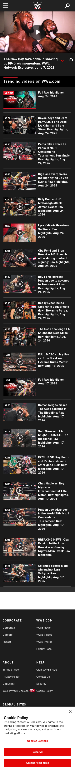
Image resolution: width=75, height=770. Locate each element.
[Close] (70, 711)
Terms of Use (11, 669)
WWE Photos (44, 641)
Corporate (9, 627)
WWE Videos (44, 634)
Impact (7, 641)
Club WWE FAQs (44, 669)
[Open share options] (71, 59)
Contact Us (43, 676)
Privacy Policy (11, 676)
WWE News (43, 627)
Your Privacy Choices (11, 690)
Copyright (8, 683)
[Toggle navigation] (5, 5)
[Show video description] (62, 59)
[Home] (37, 6)
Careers (7, 634)
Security (41, 683)
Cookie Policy (44, 690)
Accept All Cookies (37, 762)
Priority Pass (44, 648)
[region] (37, 738)
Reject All (37, 751)
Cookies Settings (37, 740)
